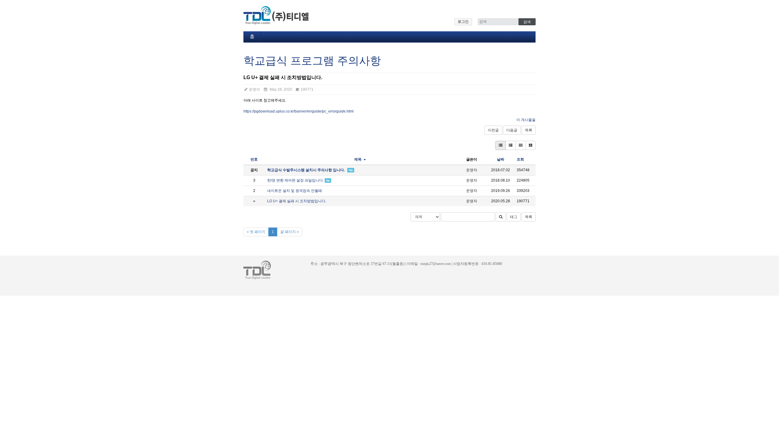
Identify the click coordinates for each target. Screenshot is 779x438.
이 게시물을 (526, 120)
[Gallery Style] (531, 145)
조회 (520, 159)
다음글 (511, 130)
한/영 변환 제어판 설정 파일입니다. (295, 180)
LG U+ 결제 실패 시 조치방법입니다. (296, 201)
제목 (358, 159)
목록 (528, 130)
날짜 (500, 159)
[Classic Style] (500, 145)
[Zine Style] (510, 145)
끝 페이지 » (289, 232)
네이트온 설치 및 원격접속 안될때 (294, 191)
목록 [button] (528, 217)
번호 (254, 159)
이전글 (493, 130)
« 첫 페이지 (256, 232)
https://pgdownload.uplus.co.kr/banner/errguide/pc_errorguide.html (298, 111)
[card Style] (520, 145)
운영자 (254, 89)
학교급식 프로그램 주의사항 (312, 60)
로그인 (463, 21)
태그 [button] (513, 217)
